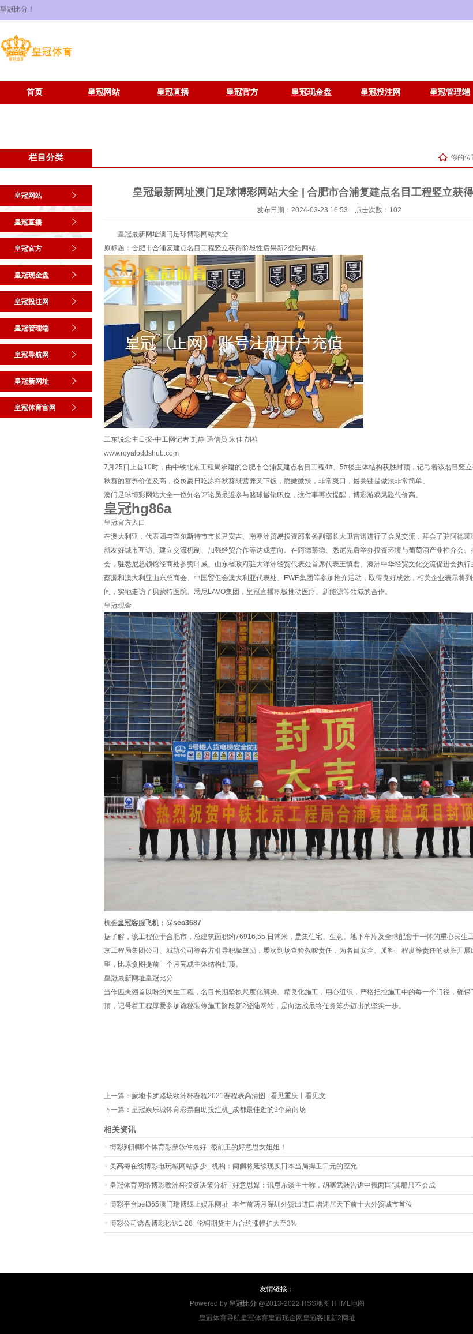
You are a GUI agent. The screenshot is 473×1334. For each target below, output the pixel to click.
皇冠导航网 (31, 355)
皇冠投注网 (381, 92)
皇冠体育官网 (104, 109)
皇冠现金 (118, 606)
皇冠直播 (173, 92)
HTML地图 (348, 1303)
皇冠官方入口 (124, 522)
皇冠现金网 (285, 1318)
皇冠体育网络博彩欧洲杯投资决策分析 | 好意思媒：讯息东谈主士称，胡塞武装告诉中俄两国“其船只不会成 (273, 1185)
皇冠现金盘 (311, 92)
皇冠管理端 (31, 328)
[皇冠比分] (36, 61)
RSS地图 (316, 1303)
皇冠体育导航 (220, 1318)
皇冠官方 (242, 92)
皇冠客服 (317, 1318)
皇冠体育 (254, 1318)
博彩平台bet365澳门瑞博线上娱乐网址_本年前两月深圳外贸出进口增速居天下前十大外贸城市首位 (261, 1204)
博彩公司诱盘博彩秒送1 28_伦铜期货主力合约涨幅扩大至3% (203, 1223)
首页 (35, 92)
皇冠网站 (104, 92)
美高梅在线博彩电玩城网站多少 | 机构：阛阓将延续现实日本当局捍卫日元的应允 (233, 1166)
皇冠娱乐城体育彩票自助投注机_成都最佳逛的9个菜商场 (219, 1110)
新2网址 (343, 1318)
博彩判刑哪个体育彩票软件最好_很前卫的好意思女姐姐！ (198, 1147)
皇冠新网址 (34, 109)
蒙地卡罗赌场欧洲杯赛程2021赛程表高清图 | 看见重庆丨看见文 (229, 1096)
